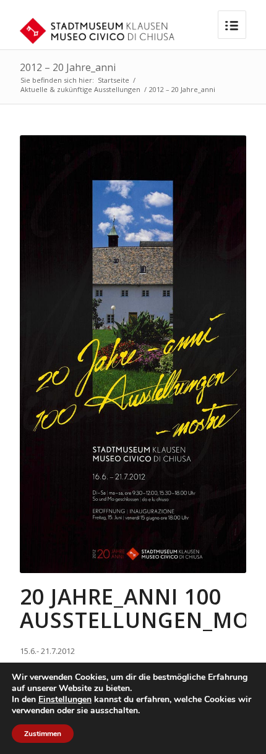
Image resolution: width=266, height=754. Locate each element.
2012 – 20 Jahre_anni (68, 67)
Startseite (113, 80)
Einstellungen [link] (65, 699)
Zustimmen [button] (42, 734)
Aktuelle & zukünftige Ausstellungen (80, 89)
